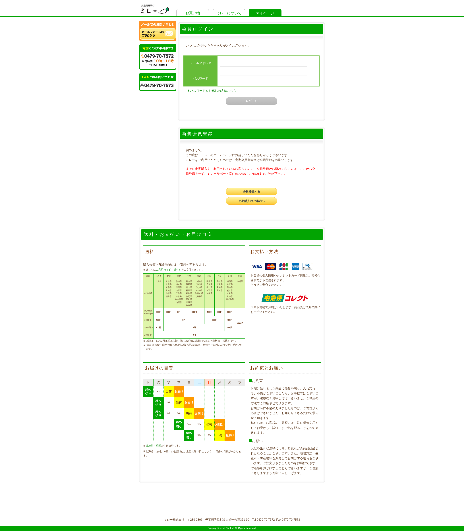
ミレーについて (229, 13)
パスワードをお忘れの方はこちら (213, 90)
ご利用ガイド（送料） (168, 269)
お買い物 (192, 13)
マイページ (265, 13)
